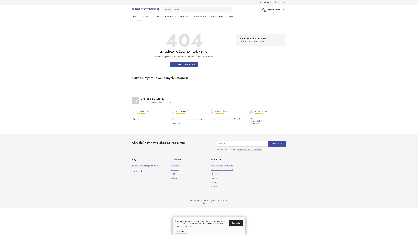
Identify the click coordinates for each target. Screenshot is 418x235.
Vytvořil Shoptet (210, 203)
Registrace (281, 2)
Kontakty (214, 186)
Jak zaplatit (214, 174)
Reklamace (215, 182)
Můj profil (174, 178)
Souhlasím (236, 223)
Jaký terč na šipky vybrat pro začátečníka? (146, 166)
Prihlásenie (175, 166)
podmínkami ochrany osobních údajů (249, 150)
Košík (173, 174)
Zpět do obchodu (186, 64)
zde (188, 226)
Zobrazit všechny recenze (161, 102)
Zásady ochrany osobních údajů (222, 170)
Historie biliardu (137, 171)
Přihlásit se (277, 144)
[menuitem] (137, 16)
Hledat (229, 9)
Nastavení (181, 231)
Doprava (214, 178)
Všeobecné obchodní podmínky (222, 166)
